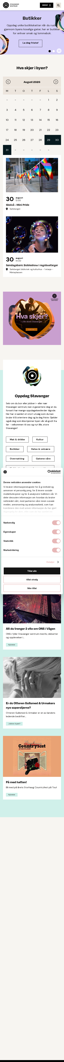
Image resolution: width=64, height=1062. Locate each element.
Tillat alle (32, 571)
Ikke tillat (32, 588)
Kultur (40, 439)
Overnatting (17, 458)
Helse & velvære (40, 449)
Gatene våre (43, 458)
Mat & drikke (17, 439)
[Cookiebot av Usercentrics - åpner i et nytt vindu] (48, 472)
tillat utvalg (32, 579)
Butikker (15, 449)
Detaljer (50, 562)
